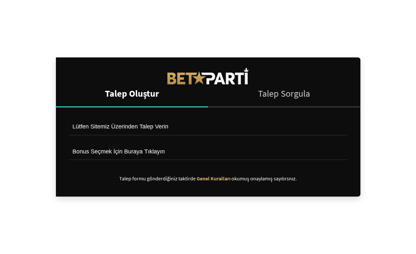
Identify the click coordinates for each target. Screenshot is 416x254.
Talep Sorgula (284, 93)
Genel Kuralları (213, 178)
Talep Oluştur (132, 93)
